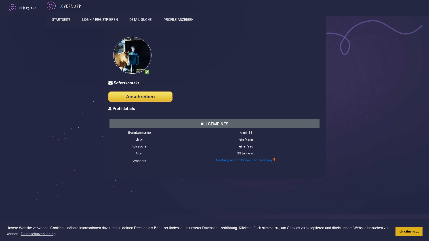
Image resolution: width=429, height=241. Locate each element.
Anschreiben (140, 96)
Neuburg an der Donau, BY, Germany (244, 160)
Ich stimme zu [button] (409, 231)
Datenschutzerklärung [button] (38, 234)
